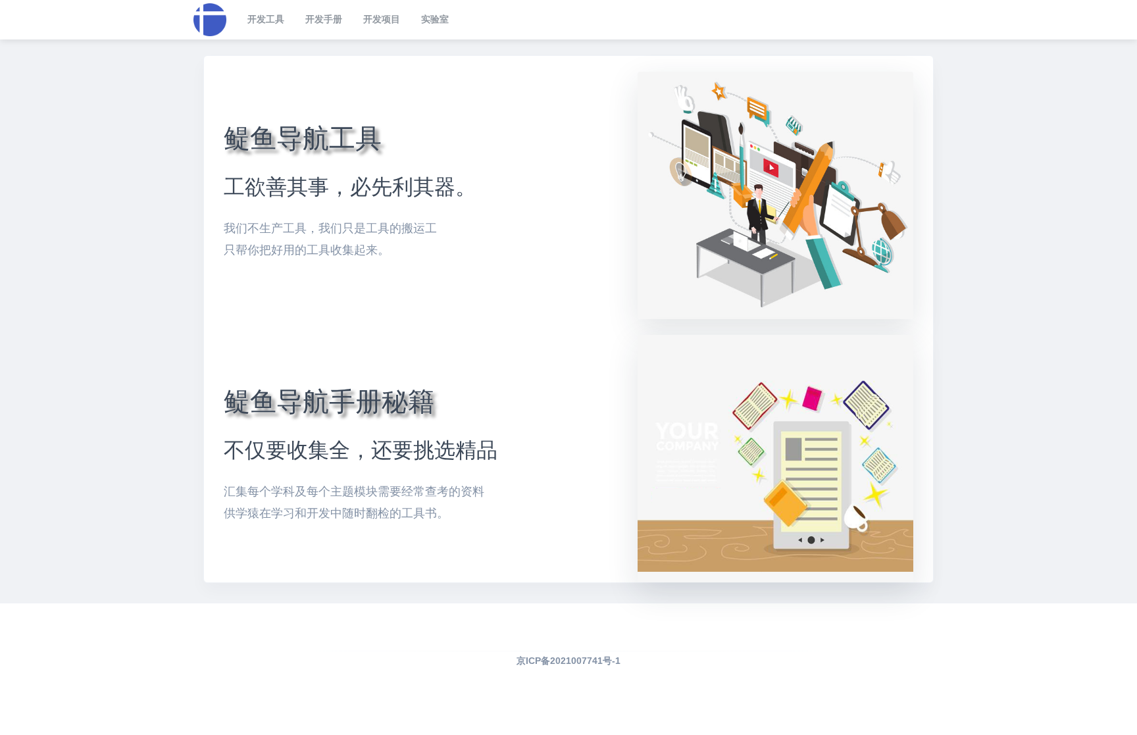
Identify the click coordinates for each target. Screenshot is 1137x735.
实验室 (435, 19)
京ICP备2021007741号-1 (568, 660)
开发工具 (265, 19)
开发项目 (381, 19)
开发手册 (323, 19)
